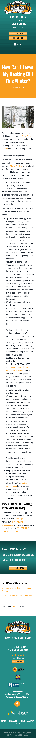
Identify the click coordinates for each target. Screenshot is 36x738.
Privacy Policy (27, 732)
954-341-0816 (18, 17)
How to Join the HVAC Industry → (19, 596)
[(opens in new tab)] (18, 713)
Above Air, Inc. (16, 166)
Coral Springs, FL (22, 519)
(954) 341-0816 (18, 560)
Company (30, 721)
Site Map (9, 735)
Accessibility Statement (22, 735)
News (18, 723)
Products (13, 721)
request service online (11, 531)
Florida (5, 149)
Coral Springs (27, 136)
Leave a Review (18, 661)
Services (4, 721)
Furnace (15, 607)
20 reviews (20, 658)
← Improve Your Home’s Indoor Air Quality (17, 589)
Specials (22, 721)
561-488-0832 (18, 24)
